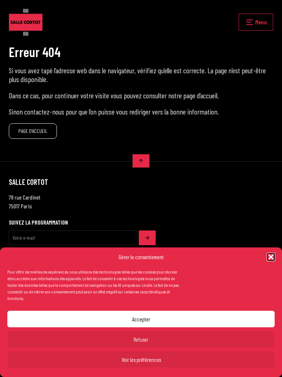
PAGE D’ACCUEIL (32, 131)
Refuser (141, 339)
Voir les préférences (141, 359)
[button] (271, 257)
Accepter (141, 319)
